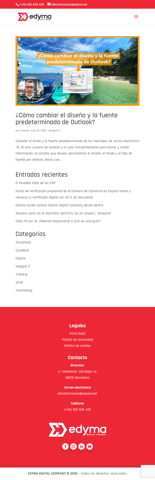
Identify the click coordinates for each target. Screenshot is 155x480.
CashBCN (22, 250)
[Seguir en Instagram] (73, 446)
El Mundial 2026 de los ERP (36, 183)
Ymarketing (24, 290)
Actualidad (23, 242)
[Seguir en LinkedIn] (81, 446)
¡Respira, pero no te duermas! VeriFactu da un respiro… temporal (63, 213)
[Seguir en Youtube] (89, 446)
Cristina (24, 130)
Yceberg (21, 274)
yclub (19, 282)
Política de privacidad (77, 339)
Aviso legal (77, 333)
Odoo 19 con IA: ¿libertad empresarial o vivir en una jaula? (58, 221)
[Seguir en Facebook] (65, 446)
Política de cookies (77, 345)
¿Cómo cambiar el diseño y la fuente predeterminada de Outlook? (67, 119)
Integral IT (54, 130)
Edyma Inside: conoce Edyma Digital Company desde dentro (59, 205)
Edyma (20, 258)
